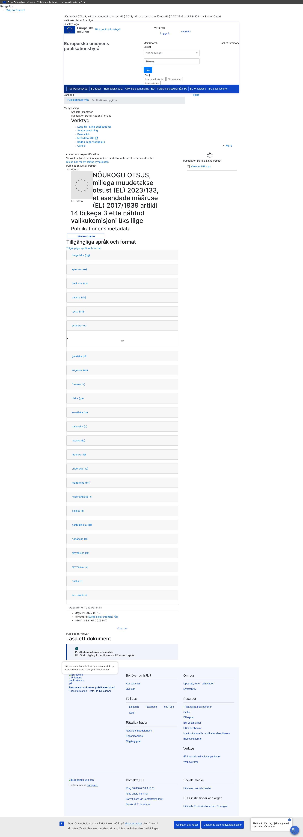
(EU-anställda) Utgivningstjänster (201, 756)
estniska (79, 325)
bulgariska (81, 255)
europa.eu (92, 785)
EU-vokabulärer (192, 722)
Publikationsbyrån (78, 88)
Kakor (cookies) (134, 736)
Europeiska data (113, 88)
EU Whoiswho (198, 88)
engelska (80, 370)
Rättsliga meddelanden (139, 730)
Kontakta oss (133, 683)
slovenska (80, 567)
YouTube (169, 706)
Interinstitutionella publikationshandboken (206, 733)
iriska (78, 398)
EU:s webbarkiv (192, 728)
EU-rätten (96, 88)
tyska (78, 311)
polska (78, 510)
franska (78, 384)
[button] (113, 666)
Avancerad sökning (154, 79)
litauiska (79, 454)
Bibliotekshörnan (192, 738)
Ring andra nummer (137, 793)
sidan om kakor (133, 823)
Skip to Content (15, 10)
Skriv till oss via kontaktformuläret (144, 799)
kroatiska (80, 412)
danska (79, 297)
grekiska (79, 356)
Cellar (186, 712)
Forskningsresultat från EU (172, 88)
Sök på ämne (174, 79)
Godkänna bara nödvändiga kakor (223, 824)
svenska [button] (186, 31)
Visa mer (122, 628)
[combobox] (172, 61)
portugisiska (82, 524)
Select (147, 46)
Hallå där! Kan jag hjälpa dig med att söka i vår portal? (271, 825)
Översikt (130, 689)
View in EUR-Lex (201, 166)
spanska (79, 269)
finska (77, 581)
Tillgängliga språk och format (83, 248)
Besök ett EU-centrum (138, 804)
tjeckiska (80, 283)
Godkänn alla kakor (187, 824)
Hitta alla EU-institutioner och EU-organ (205, 806)
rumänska (80, 538)
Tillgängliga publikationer (197, 706)
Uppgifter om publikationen (85, 607)
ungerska (80, 468)
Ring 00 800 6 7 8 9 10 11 (140, 788)
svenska (79, 595)
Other (132, 712)
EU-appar (188, 717)
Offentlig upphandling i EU (140, 88)
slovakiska (81, 552)
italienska (79, 426)
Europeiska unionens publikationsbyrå (86, 46)
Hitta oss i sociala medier (197, 788)
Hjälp (196, 94)
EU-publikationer (218, 88)
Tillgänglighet (133, 741)
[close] (289, 820)
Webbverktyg (190, 762)
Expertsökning (152, 83)
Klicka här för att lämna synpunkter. (87, 161)
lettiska (78, 440)
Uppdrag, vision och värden (198, 683)
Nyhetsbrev (189, 689)
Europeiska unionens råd (103, 616)
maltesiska (81, 482)
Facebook (151, 706)
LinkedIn (134, 706)
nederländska (82, 496)
